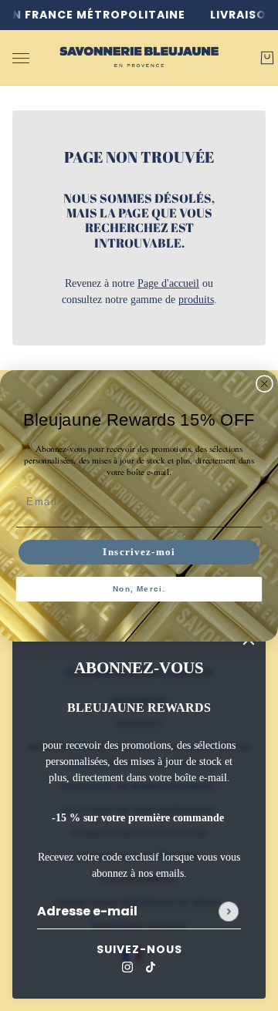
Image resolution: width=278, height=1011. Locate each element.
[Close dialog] (264, 383)
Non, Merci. (139, 589)
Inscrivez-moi (139, 551)
